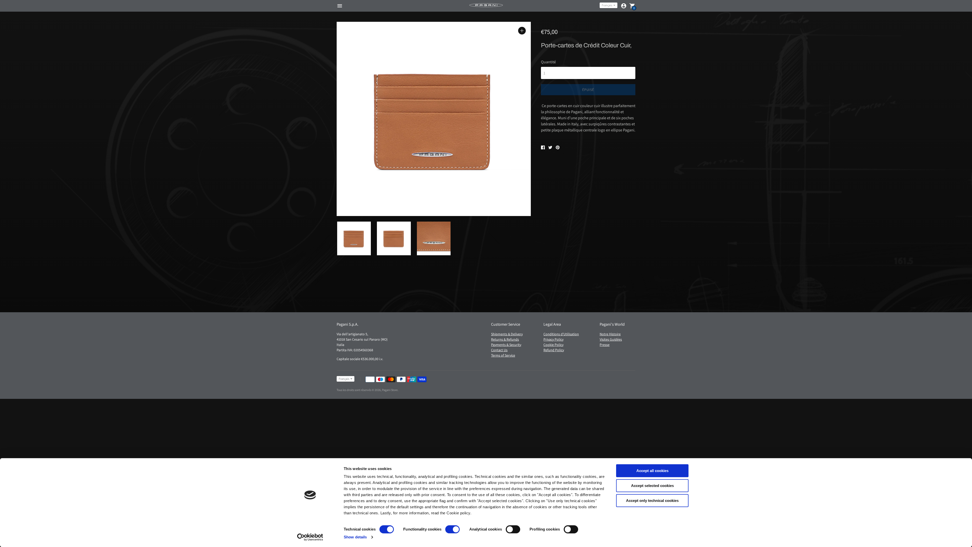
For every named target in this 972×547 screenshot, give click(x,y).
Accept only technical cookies (652, 500)
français (607, 5)
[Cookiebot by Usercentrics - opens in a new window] (310, 537)
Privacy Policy (553, 339)
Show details (355, 537)
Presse (605, 344)
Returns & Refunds (505, 339)
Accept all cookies (652, 470)
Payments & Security (506, 344)
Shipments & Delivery (507, 334)
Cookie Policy (553, 344)
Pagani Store (390, 390)
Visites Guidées (611, 339)
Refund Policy (553, 350)
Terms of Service (503, 355)
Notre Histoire (610, 334)
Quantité (548, 62)
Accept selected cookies (652, 485)
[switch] (452, 529)
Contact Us (499, 350)
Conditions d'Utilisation (561, 334)
